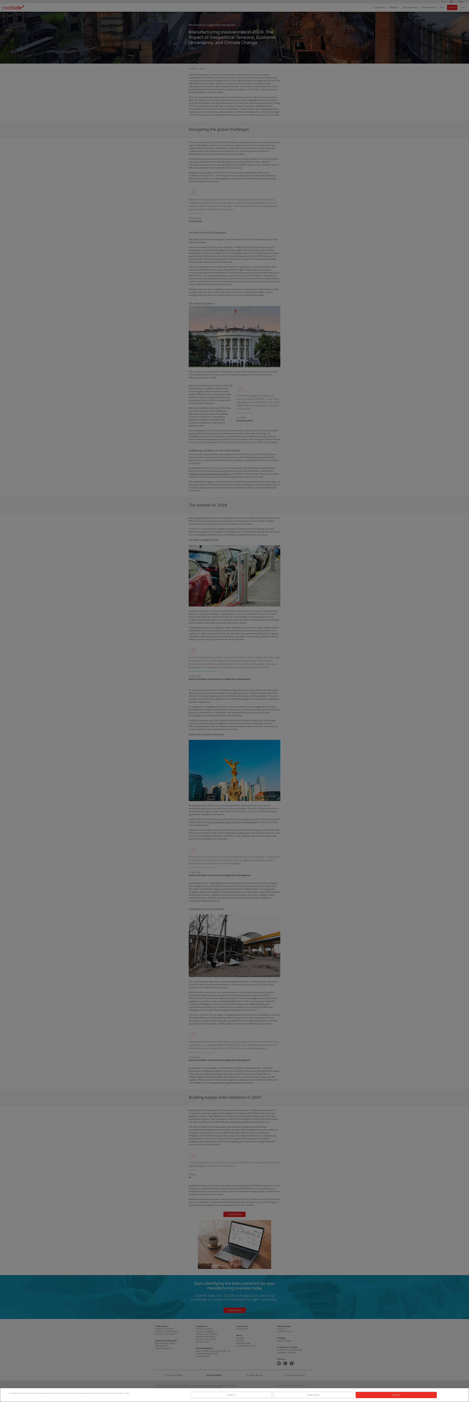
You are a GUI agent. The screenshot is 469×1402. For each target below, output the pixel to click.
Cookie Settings (313, 1395)
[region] (234, 1395)
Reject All (231, 1395)
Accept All (396, 1395)
